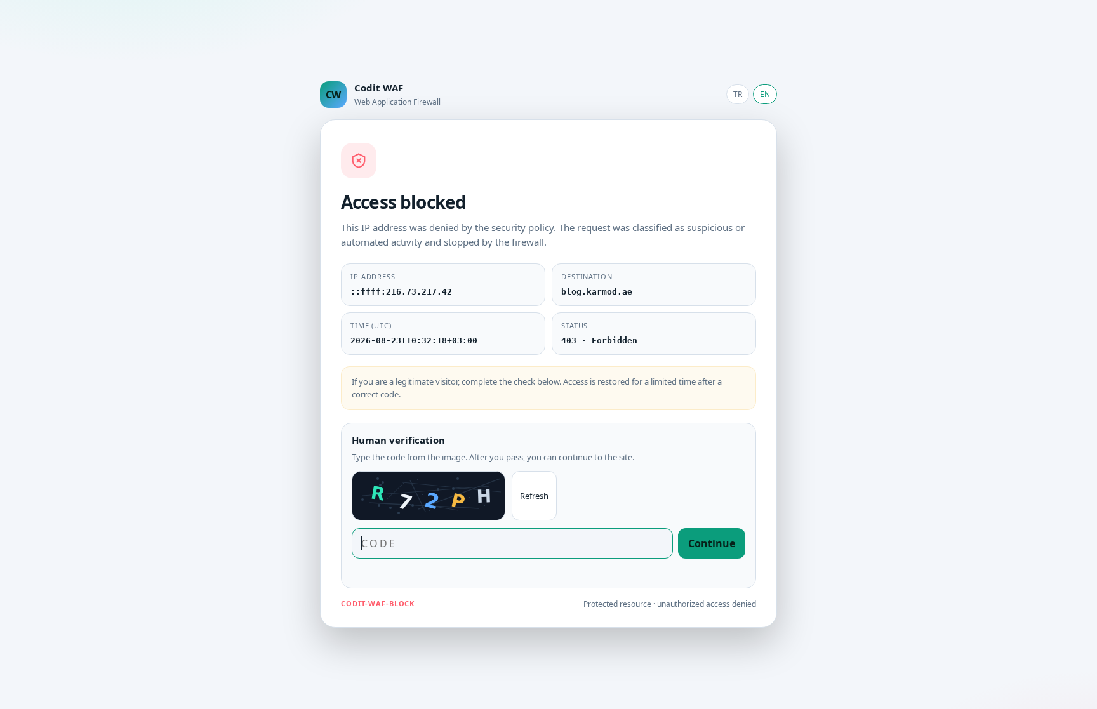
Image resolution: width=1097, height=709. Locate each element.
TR (737, 94)
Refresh (534, 495)
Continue (711, 543)
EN (765, 94)
